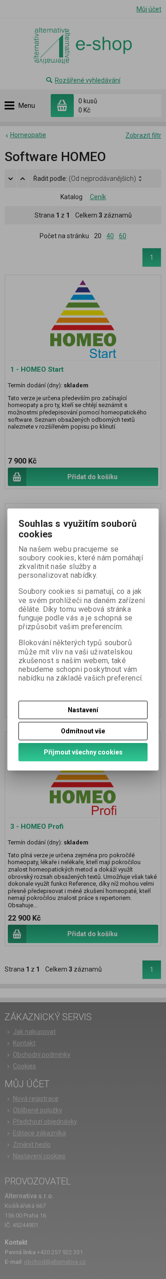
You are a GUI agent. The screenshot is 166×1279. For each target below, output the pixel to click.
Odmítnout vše (83, 731)
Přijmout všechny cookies (83, 752)
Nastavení (83, 710)
